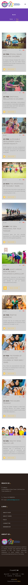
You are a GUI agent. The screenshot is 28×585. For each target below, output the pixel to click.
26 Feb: (10, 316)
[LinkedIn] (12, 570)
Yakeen (19, 581)
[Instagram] (15, 570)
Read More (11, 69)
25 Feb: (12, 55)
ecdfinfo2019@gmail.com (13, 499)
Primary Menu (25, 4)
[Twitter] (14, 570)
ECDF (15, 579)
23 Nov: (13, 185)
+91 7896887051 (11, 497)
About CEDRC (7, 516)
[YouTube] (17, 570)
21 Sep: (12, 229)
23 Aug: (11, 402)
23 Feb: (13, 98)
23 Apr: (13, 272)
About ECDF (7, 512)
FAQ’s (5, 519)
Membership (7, 526)
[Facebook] (10, 570)
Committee (6, 523)
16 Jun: (12, 442)
